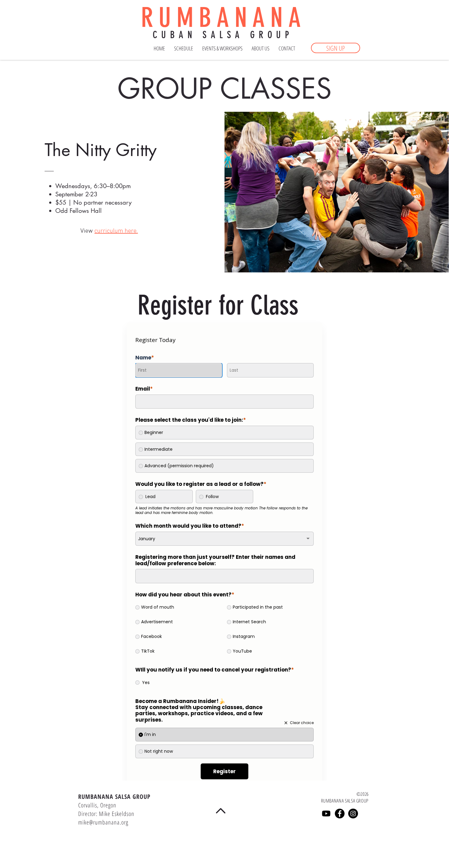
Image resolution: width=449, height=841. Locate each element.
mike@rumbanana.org (103, 822)
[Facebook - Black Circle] (340, 813)
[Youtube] (326, 813)
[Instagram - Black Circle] (353, 813)
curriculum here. (116, 231)
